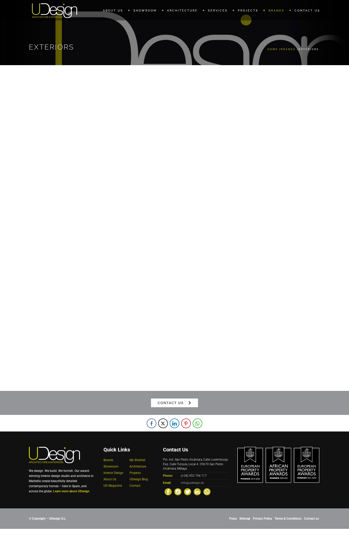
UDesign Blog (139, 479)
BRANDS (276, 10)
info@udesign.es (192, 483)
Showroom (111, 466)
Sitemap (244, 518)
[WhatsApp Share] (197, 423)
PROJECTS (248, 10)
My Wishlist (137, 460)
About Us (109, 479)
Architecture (138, 466)
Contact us (311, 518)
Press (233, 518)
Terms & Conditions (288, 518)
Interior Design (113, 473)
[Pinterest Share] (186, 423)
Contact (135, 485)
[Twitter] (187, 492)
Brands (288, 49)
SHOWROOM (145, 10)
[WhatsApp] (207, 492)
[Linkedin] (197, 492)
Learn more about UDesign (71, 491)
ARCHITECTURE (182, 10)
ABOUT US (113, 10)
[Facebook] (168, 492)
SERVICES (218, 10)
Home (272, 49)
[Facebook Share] (151, 423)
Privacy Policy (262, 518)
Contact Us (170, 403)
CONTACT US (307, 10)
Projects (135, 473)
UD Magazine (112, 485)
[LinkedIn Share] (174, 423)
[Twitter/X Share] (163, 423)
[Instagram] (178, 492)
